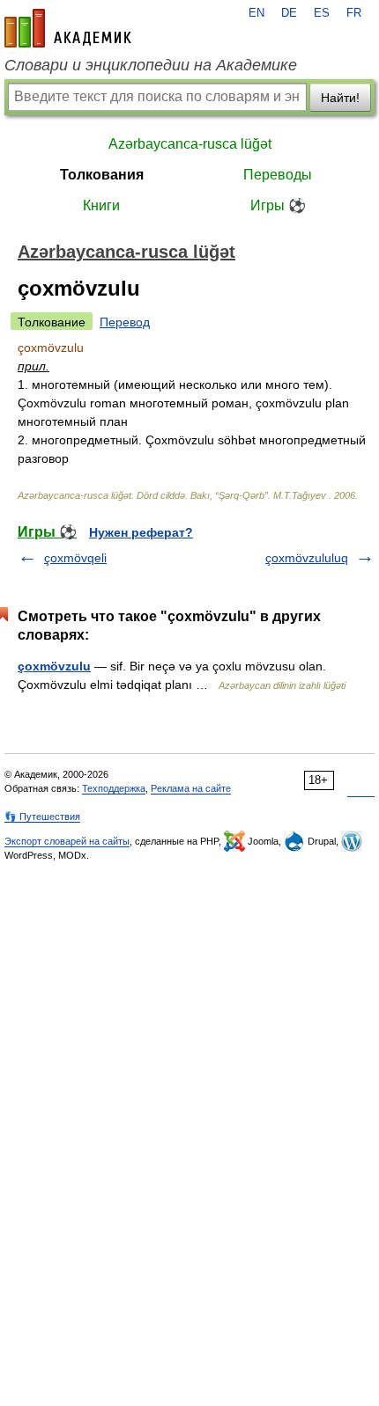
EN (256, 13)
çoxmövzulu (54, 666)
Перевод (125, 322)
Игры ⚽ (278, 205)
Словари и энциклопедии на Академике (150, 65)
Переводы (277, 174)
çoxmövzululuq (306, 558)
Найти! (340, 98)
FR (353, 13)
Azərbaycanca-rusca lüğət (189, 143)
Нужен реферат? (141, 532)
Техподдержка (113, 788)
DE (289, 13)
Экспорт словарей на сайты (67, 841)
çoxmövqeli (75, 558)
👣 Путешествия (42, 816)
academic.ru (67, 28)
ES (322, 13)
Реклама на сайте (191, 788)
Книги (101, 205)
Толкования (102, 174)
